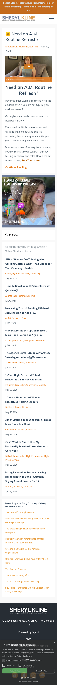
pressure (32, 429)
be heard (9, 407)
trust (33, 296)
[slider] (28, 79)
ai (6, 296)
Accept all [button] (15, 671)
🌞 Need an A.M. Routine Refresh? (21, 36)
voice (28, 407)
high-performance (20, 273)
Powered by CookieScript (28, 682)
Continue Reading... (17, 167)
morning (23, 46)
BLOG (28, 639)
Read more (27, 656)
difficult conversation (15, 456)
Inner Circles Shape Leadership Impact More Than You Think (28, 422)
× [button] (54, 643)
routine (33, 46)
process (8, 486)
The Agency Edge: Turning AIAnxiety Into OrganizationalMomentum (27, 355)
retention (18, 486)
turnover (27, 486)
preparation (31, 362)
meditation (11, 46)
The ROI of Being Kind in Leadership (22, 581)
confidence (10, 429)
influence (12, 296)
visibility (42, 385)
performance (24, 296)
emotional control (16, 362)
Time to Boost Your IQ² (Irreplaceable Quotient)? (27, 288)
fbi (9, 318)
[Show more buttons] (49, 79)
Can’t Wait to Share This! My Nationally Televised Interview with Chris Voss (26, 446)
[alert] (28, 662)
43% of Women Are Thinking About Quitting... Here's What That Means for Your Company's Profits (28, 264)
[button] (4, 661)
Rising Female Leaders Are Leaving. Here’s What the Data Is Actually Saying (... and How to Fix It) (26, 477)
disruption (29, 340)
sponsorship (32, 385)
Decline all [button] (41, 671)
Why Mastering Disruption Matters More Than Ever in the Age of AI (26, 332)
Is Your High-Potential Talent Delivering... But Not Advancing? (24, 377)
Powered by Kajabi (28, 632)
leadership (35, 273)
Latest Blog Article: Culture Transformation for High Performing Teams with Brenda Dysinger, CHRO (28, 7)
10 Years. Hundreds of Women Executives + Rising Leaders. (22, 399)
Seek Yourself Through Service (19, 512)
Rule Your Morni (31, 160)
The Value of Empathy (15, 569)
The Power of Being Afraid (17, 575)
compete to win (15, 340)
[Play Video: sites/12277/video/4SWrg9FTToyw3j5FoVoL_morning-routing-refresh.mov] (28, 66)
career (8, 273)
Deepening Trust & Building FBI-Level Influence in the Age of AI (27, 310)
